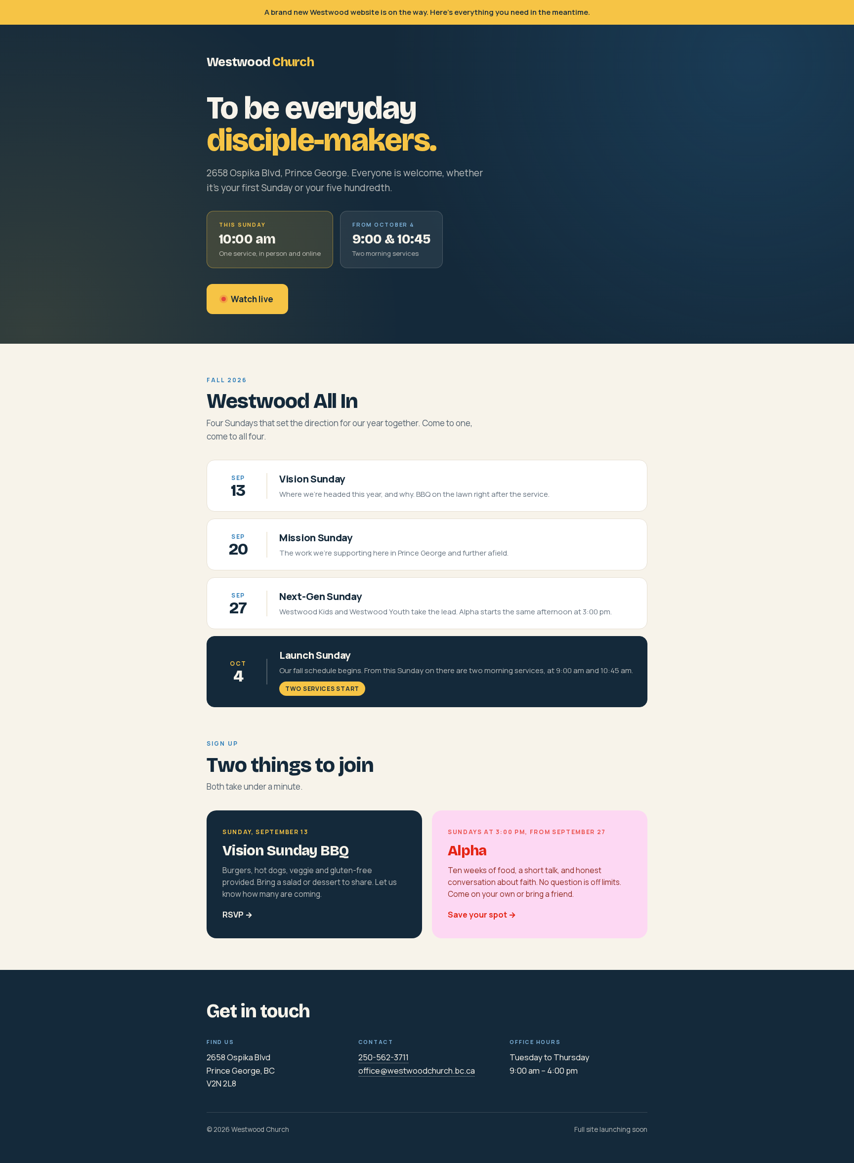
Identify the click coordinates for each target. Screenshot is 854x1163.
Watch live (252, 299)
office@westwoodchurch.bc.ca (416, 1070)
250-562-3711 (383, 1057)
